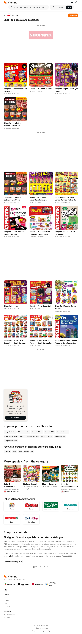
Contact (6, 601)
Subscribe (74, 15)
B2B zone (7, 618)
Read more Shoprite (13, 561)
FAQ (5, 598)
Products (7, 606)
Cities (5, 604)
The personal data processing (41, 631)
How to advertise (9, 615)
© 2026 (41, 625)
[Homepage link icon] (34, 567)
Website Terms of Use (41, 628)
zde (10, 556)
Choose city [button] (59, 7)
